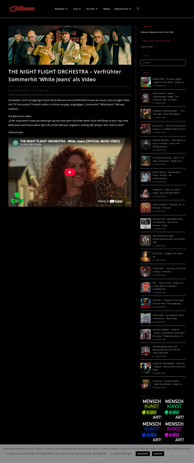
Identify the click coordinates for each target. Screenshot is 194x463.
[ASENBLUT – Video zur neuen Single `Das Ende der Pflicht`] (145, 192)
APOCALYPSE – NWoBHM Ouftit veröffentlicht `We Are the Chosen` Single (168, 222)
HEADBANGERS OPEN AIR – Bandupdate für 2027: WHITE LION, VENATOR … (166, 349)
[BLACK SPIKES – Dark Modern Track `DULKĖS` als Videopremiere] (145, 177)
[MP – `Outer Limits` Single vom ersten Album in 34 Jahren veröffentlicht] (145, 287)
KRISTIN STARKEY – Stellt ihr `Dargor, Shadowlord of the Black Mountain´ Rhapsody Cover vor (169, 332)
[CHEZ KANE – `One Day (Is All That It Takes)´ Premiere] (145, 271)
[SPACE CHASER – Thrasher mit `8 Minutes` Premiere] (145, 207)
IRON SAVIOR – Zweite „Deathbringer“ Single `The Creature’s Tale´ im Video (165, 96)
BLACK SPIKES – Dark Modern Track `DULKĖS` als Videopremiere (167, 175)
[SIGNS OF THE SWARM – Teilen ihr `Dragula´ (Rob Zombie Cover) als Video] (145, 368)
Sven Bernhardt (21, 90)
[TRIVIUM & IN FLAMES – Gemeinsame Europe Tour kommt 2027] (145, 240)
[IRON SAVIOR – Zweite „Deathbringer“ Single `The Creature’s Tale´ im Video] (145, 98)
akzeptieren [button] (142, 453)
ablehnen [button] (158, 453)
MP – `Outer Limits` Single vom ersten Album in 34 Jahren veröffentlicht (168, 286)
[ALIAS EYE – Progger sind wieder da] (145, 256)
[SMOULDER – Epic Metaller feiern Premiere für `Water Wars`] (145, 318)
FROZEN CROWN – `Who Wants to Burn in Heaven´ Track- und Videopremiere (169, 143)
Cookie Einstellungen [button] (121, 453)
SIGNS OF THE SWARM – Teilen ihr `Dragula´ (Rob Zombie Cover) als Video (169, 366)
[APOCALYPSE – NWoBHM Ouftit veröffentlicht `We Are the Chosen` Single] (145, 223)
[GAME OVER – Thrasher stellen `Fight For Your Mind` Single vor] (145, 82)
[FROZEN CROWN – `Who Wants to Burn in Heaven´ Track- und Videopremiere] (145, 145)
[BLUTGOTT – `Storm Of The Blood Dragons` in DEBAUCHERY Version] (145, 129)
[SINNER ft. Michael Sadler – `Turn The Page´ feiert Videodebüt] (145, 114)
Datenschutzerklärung (176, 453)
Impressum (97, 459)
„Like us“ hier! (146, 46)
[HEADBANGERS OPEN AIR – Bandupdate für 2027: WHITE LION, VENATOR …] (145, 351)
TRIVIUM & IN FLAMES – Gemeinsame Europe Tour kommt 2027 (169, 239)
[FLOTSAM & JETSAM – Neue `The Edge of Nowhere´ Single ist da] (145, 161)
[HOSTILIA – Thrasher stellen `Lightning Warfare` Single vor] (145, 384)
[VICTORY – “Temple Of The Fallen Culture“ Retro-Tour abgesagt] (145, 303)
